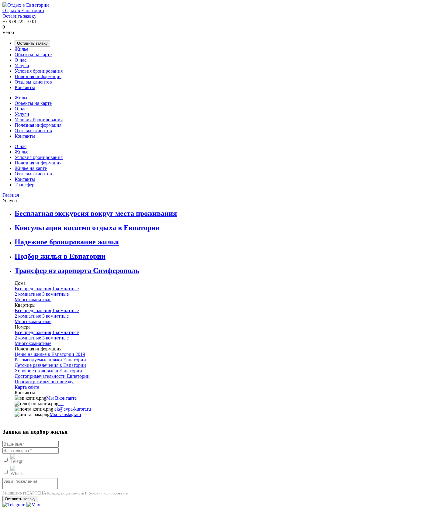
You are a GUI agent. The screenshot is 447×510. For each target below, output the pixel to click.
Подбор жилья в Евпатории (60, 256)
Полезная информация (38, 76)
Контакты (25, 87)
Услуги (22, 65)
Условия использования (109, 493)
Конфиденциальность (65, 493)
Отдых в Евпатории (23, 10)
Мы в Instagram (65, 414)
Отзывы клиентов (33, 81)
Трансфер (24, 184)
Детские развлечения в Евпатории (50, 365)
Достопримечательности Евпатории (52, 376)
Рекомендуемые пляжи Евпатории (50, 359)
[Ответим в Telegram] (14, 504)
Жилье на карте (31, 168)
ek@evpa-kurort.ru (72, 409)
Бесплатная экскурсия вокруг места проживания (96, 213)
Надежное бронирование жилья (67, 242)
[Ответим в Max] (33, 504)
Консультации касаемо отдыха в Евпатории (87, 228)
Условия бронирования (39, 71)
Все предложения (33, 288)
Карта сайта (27, 387)
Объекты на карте (33, 54)
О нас (20, 60)
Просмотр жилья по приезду (44, 381)
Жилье (21, 49)
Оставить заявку (19, 16)
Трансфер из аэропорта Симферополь (77, 270)
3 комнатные (55, 294)
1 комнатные (65, 288)
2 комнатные (28, 294)
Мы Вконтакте (61, 398)
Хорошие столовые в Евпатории (48, 370)
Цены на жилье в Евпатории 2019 (50, 354)
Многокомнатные (33, 299)
